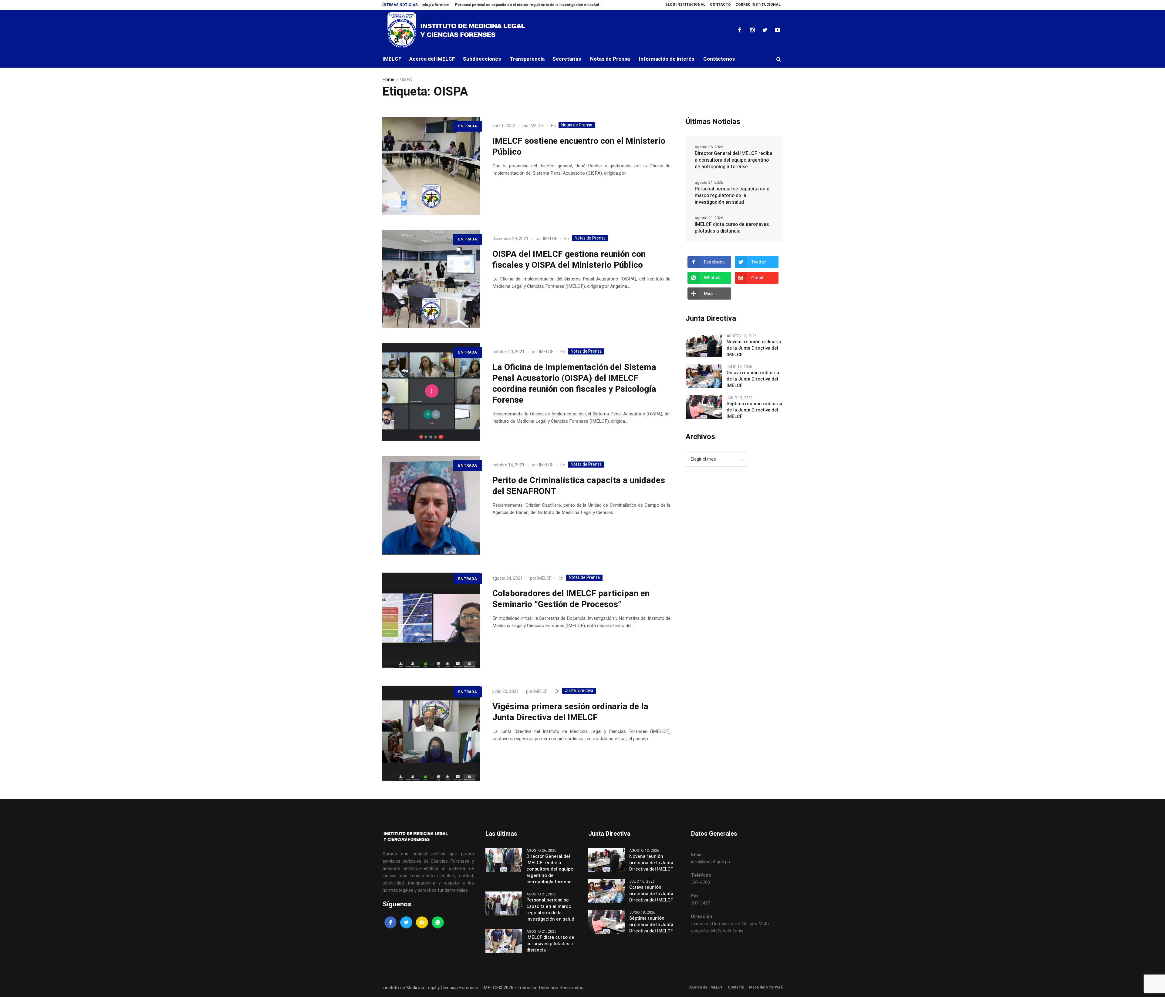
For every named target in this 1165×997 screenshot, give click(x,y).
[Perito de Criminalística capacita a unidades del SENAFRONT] (431, 505)
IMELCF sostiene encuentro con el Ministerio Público (578, 146)
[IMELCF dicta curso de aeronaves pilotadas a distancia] (503, 940)
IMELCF (537, 126)
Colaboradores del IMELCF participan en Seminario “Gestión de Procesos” (571, 599)
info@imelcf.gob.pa (710, 861)
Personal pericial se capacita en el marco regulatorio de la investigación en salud (479, 5)
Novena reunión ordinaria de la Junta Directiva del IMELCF (754, 348)
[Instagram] (752, 30)
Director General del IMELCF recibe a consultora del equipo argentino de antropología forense (733, 160)
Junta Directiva (579, 691)
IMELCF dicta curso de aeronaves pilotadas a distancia (732, 228)
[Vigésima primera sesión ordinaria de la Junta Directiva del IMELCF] (431, 732)
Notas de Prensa (576, 125)
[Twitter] (765, 30)
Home (388, 79)
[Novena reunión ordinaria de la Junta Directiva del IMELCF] (704, 345)
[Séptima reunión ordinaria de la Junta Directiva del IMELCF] (704, 407)
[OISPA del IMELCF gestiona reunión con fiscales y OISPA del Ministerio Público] (431, 279)
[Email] (422, 922)
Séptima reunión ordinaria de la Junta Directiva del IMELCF (754, 410)
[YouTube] (778, 30)
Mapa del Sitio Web (766, 987)
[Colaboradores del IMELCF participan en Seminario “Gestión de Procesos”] (431, 619)
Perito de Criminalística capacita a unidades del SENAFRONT (578, 486)
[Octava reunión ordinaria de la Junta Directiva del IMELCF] (704, 376)
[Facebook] (739, 30)
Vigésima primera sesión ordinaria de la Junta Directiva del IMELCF (570, 712)
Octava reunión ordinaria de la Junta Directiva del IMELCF (753, 379)
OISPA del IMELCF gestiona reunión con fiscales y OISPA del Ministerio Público (569, 259)
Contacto (736, 987)
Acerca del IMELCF (706, 987)
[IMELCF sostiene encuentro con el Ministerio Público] (431, 166)
